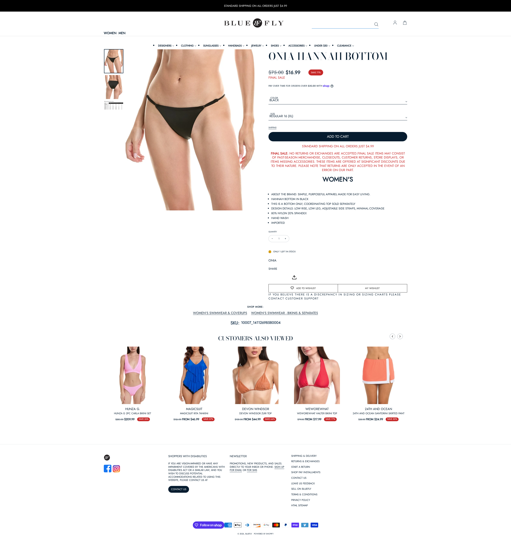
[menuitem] (166, 45)
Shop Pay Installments (305, 511)
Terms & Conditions (304, 533)
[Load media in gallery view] (113, 61)
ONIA (272, 260)
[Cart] (404, 23)
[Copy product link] (280, 277)
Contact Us (298, 516)
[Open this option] (132, 375)
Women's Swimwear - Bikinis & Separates (284, 313)
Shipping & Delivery (304, 494)
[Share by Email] (271, 277)
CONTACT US (178, 528)
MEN (122, 33)
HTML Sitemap (299, 544)
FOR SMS (252, 509)
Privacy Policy (300, 539)
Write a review (255, 470)
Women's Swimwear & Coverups (220, 313)
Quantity (272, 231)
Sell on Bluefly (301, 527)
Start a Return (300, 505)
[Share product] (294, 277)
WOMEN (110, 33)
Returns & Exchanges (305, 500)
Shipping (272, 127)
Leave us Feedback (303, 522)
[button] (392, 336)
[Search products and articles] (376, 25)
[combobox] (345, 25)
